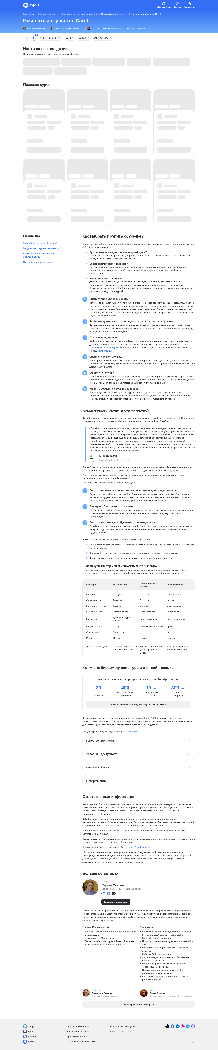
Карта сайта (116, 1031)
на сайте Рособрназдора (138, 847)
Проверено (110, 28)
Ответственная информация (38, 262)
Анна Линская (108, 456)
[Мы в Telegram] (188, 1026)
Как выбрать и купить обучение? (40, 243)
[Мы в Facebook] (172, 1026)
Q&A (30, 1031)
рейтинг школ (105, 351)
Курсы (31, 1041)
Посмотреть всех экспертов (139, 1004)
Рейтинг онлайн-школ (78, 1031)
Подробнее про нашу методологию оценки (138, 704)
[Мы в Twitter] (167, 1026)
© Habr (191, 1042)
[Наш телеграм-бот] (193, 1026)
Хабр (31, 1026)
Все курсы (28, 14)
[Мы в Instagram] (183, 1026)
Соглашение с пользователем (82, 1041)
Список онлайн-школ (78, 1026)
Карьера (32, 1036)
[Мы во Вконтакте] (178, 1026)
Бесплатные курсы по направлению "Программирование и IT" (94, 14)
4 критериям (131, 731)
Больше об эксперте (116, 902)
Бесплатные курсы (48, 14)
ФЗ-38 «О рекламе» (110, 825)
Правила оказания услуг (123, 1026)
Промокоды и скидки (77, 1036)
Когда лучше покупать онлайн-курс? (42, 248)
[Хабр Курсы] (31, 5)
